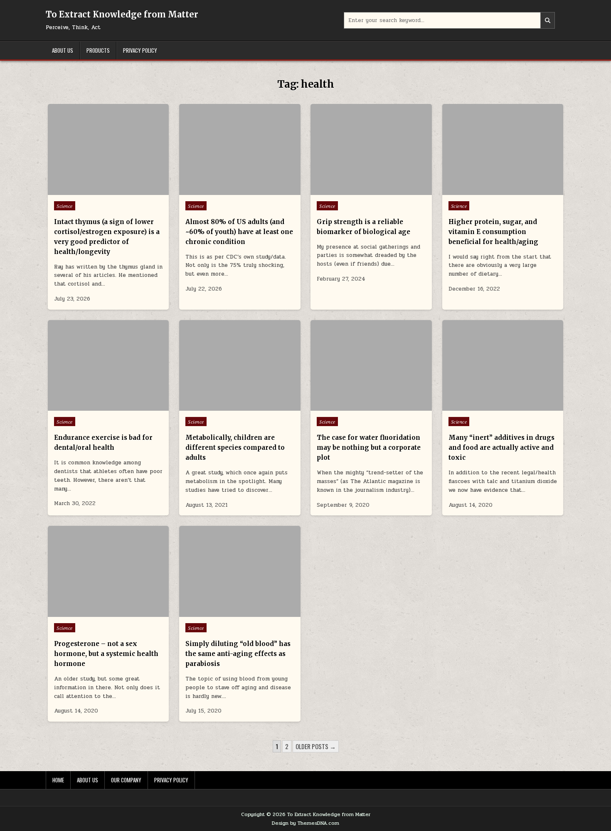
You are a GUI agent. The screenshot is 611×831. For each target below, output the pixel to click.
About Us (62, 50)
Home (58, 780)
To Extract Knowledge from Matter (122, 14)
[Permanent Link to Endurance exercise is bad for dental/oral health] (108, 365)
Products (98, 50)
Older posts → (316, 746)
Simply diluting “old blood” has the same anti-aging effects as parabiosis (238, 654)
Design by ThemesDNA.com (305, 823)
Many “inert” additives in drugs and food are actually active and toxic (501, 447)
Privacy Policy (140, 50)
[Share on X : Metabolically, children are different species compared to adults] (227, 406)
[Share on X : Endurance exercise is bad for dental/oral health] (96, 406)
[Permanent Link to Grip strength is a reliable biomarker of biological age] (370, 149)
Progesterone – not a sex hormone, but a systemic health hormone (106, 654)
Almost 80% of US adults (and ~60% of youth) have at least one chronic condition (239, 232)
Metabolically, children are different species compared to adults (235, 447)
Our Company (126, 780)
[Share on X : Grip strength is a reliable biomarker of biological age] (359, 190)
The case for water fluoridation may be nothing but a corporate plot (369, 447)
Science (65, 205)
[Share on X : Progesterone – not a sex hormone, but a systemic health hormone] (96, 612)
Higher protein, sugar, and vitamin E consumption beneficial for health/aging (493, 232)
